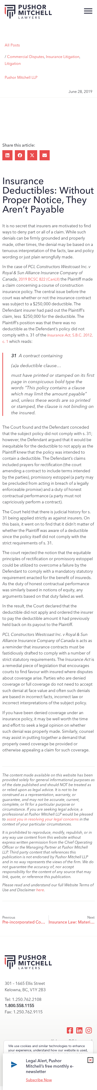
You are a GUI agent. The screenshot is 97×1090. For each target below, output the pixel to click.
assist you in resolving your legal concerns (43, 819)
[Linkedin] (79, 1030)
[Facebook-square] (69, 1030)
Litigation (13, 63)
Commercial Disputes (25, 56)
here (40, 890)
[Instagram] (88, 1030)
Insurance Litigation (62, 56)
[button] (7, 155)
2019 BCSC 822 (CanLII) (39, 279)
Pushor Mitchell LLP (21, 77)
